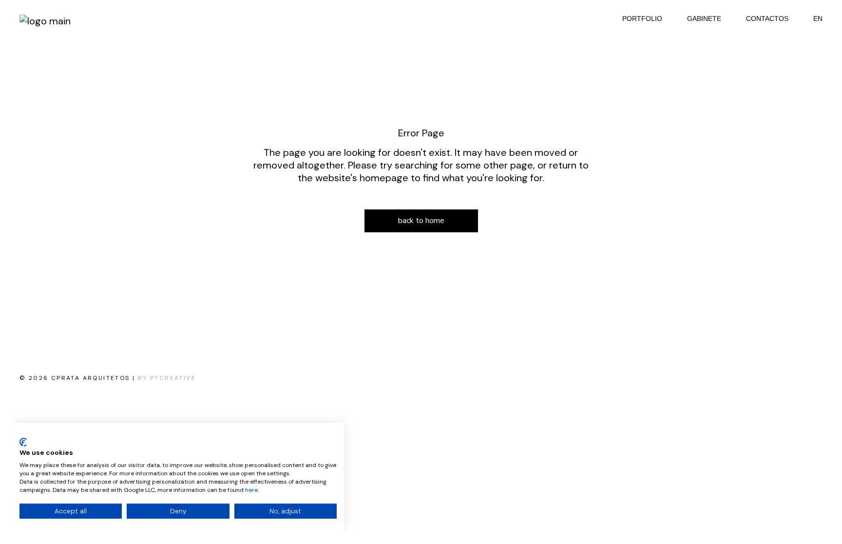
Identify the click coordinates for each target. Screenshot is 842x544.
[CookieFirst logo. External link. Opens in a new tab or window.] (23, 442)
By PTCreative (167, 378)
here (251, 490)
